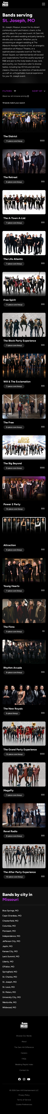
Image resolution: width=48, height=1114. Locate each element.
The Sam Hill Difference (24, 1047)
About (24, 1041)
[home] (5, 4)
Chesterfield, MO (10, 921)
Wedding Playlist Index (24, 1064)
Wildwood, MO (9, 1007)
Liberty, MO (7, 961)
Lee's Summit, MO (10, 956)
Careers (24, 1053)
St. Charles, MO (9, 977)
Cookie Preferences (24, 1104)
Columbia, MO (9, 926)
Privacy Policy (24, 1095)
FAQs (24, 1059)
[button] (43, 4)
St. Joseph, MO (9, 982)
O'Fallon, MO (8, 966)
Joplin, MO (7, 946)
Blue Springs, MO (10, 910)
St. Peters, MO (9, 992)
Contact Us (24, 1070)
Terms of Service (24, 1100)
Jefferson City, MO (11, 941)
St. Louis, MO (8, 987)
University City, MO (11, 997)
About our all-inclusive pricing (14, 96)
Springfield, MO (9, 972)
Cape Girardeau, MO (11, 915)
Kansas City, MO (10, 951)
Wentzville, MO (9, 1002)
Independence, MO (11, 936)
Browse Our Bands (24, 1036)
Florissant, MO (9, 931)
